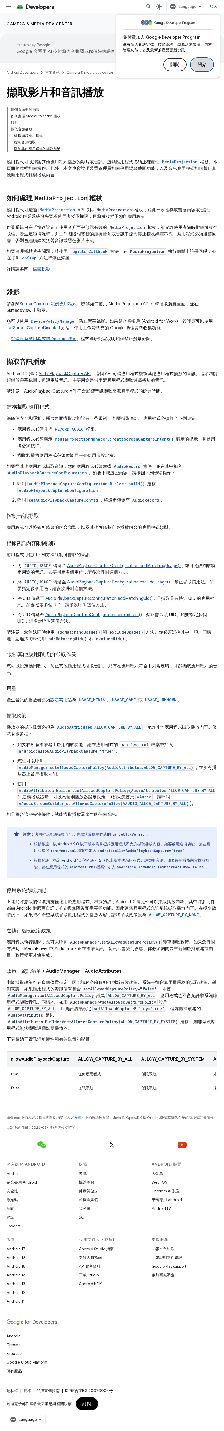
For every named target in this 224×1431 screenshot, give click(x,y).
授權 (27, 1390)
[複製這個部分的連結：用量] (21, 689)
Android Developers (22, 72)
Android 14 (16, 1275)
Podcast (13, 1225)
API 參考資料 (90, 1266)
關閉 (174, 64)
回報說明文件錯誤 (167, 1257)
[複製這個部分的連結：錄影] (25, 292)
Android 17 (16, 1248)
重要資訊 (52, 72)
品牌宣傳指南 (48, 1390)
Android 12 (16, 1292)
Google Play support (169, 1266)
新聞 (10, 1208)
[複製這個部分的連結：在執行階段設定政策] (56, 931)
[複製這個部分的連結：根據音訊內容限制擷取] (61, 544)
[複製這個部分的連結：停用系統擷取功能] (51, 891)
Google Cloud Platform (27, 1362)
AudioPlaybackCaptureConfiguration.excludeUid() (93, 615)
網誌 (10, 1217)
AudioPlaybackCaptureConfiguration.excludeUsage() (118, 582)
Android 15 (16, 1266)
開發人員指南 (90, 1257)
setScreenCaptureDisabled (33, 328)
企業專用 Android (22, 1182)
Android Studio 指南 (96, 1248)
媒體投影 (41, 269)
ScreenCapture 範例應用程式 (48, 304)
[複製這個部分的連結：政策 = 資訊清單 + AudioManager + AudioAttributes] (127, 971)
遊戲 (83, 1173)
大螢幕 (157, 1173)
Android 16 (16, 1257)
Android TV (161, 1208)
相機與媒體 (88, 1199)
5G (81, 1217)
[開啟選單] (8, 6)
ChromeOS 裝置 (166, 1190)
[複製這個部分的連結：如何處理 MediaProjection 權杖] (107, 198)
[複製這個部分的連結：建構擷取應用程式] (55, 407)
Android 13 (16, 1283)
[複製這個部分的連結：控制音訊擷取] (44, 516)
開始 (202, 64)
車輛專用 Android (167, 1199)
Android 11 (16, 1301)
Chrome (13, 1344)
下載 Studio (89, 1275)
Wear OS (159, 1182)
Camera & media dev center (40, 23)
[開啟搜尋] (149, 6)
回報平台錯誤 (163, 1248)
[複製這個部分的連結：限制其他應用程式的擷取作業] (82, 655)
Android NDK (90, 1283)
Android (14, 1173)
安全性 (12, 1190)
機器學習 (86, 1182)
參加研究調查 (163, 1275)
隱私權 (84, 1208)
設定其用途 (61, 700)
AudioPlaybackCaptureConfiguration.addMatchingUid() (98, 598)
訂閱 (87, 1403)
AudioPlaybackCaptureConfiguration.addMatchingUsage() (124, 565)
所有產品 (14, 1371)
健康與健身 (88, 1190)
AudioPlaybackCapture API (65, 373)
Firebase (14, 1353)
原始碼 (12, 1199)
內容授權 (74, 1117)
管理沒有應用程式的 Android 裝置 (43, 339)
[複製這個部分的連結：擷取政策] (31, 716)
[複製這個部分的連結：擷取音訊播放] (51, 362)
